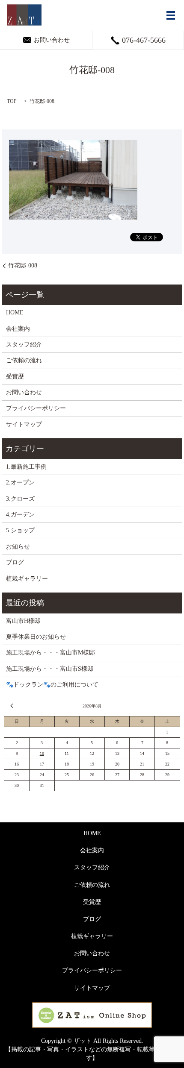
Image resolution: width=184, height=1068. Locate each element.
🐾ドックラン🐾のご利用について (52, 684)
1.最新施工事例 (26, 467)
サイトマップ (24, 424)
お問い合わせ (24, 392)
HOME (15, 312)
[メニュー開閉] (170, 15)
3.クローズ (20, 499)
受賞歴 (15, 376)
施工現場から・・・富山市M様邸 (50, 652)
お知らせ (18, 546)
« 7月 (12, 705)
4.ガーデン (20, 514)
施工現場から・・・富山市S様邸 (49, 669)
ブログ (15, 562)
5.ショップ (20, 530)
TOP (12, 101)
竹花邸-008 (22, 265)
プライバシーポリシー (36, 408)
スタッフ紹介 (24, 344)
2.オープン (20, 482)
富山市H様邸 (23, 621)
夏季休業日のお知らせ (36, 637)
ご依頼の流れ (24, 360)
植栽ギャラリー (27, 578)
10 (42, 753)
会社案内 (18, 329)
